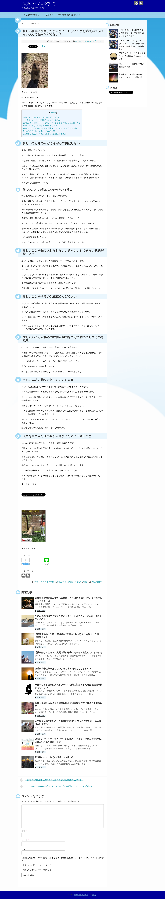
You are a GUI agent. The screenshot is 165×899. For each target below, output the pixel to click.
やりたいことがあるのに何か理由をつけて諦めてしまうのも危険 (50, 128)
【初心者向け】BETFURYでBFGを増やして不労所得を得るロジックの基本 (131, 33)
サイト (24, 849)
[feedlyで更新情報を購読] (136, 3)
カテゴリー (50, 15)
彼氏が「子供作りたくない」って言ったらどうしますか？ (63, 668)
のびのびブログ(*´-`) (38, 4)
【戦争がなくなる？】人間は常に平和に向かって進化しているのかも (68, 652)
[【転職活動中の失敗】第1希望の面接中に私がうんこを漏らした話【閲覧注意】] (28, 639)
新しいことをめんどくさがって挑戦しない (41, 117)
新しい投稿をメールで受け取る (37, 870)
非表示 (53, 113)
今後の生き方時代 (48, 582)
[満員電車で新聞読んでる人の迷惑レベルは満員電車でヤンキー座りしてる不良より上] (28, 603)
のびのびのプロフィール (33, 15)
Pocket (45, 46)
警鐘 (85, 582)
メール (25, 840)
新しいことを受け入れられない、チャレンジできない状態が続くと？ (51, 123)
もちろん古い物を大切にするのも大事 (39, 131)
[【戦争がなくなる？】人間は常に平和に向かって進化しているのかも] (28, 657)
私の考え (79, 41)
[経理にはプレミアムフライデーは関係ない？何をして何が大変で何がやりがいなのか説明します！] (28, 744)
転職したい (97, 41)
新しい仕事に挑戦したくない (69, 582)
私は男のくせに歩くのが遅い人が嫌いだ (54, 757)
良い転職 (88, 41)
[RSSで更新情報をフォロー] (141, 3)
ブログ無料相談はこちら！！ (69, 15)
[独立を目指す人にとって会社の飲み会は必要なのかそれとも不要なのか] (28, 708)
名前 (24, 831)
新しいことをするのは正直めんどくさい (40, 126)
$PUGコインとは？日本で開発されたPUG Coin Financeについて (132, 56)
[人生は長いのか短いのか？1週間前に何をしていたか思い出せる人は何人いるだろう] (28, 726)
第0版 (94, 895)
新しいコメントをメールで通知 (37, 865)
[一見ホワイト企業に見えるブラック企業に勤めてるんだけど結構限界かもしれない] (28, 690)
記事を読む (41, 611)
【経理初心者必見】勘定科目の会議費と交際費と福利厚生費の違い (54, 780)
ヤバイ (37, 582)
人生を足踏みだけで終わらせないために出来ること (44, 134)
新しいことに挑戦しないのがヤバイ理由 (43, 120)
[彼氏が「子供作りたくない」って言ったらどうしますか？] (28, 673)
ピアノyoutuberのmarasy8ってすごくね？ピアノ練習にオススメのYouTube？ (59, 786)
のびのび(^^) (96, 582)
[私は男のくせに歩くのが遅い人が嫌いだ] (28, 762)
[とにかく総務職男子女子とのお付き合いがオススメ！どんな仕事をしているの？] (28, 621)
